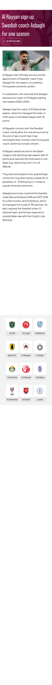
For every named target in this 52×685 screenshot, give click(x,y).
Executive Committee (12, 618)
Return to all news (13, 41)
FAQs (5, 659)
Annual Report (9, 630)
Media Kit (7, 594)
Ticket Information (11, 458)
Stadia (6, 463)
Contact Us (8, 655)
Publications (8, 643)
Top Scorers (8, 441)
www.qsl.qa (25, 679)
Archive (6, 446)
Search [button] (41, 4)
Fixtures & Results (11, 433)
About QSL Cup (9, 561)
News (5, 581)
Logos (5, 602)
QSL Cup (6, 539)
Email (36, 336)
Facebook (15, 329)
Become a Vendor (11, 635)
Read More (11, 263)
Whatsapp (39, 329)
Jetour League (9, 478)
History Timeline (10, 454)
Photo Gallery (9, 585)
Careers (6, 626)
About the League (11, 450)
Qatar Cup (7, 507)
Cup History (8, 520)
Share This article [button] (18, 320)
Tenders (6, 622)
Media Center (9, 598)
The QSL (6, 613)
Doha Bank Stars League (14, 429)
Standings (7, 437)
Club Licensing (9, 639)
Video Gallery (9, 589)
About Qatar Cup (10, 524)
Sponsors (7, 467)
